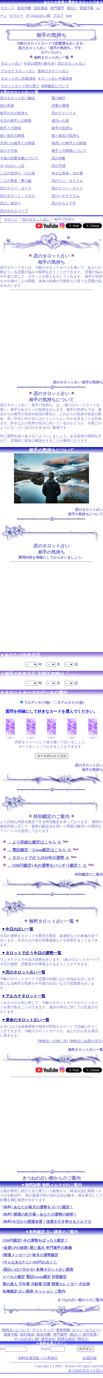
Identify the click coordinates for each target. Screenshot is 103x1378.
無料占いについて (16, 1330)
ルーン (77, 1330)
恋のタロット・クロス (17, 196)
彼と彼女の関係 (12, 136)
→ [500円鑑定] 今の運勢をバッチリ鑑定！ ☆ (47, 865)
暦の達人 (10, 1284)
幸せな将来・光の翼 (67, 173)
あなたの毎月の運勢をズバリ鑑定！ (44, 1207)
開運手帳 (87, 8)
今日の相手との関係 (16, 121)
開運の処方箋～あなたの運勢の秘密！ (45, 1214)
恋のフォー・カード (67, 188)
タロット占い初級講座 (18, 78)
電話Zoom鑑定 (38, 1277)
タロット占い (11, 63)
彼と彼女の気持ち (66, 136)
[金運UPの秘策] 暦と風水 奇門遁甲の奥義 (37, 1248)
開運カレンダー (65, 1284)
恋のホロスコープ (14, 211)
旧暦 (46, 1284)
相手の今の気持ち (14, 113)
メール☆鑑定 (13, 1277)
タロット (8, 8)
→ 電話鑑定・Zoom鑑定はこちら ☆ (39, 850)
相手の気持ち (62, 128)
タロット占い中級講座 (55, 78)
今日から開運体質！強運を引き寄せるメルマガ (51, 1222)
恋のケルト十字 (64, 203)
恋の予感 (59, 166)
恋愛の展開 (60, 106)
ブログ (58, 16)
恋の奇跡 (7, 106)
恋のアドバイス (64, 113)
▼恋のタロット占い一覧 (24, 972)
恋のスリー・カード (16, 188)
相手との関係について (69, 151)
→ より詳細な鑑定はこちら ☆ (34, 842)
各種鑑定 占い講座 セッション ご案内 (34, 1291)
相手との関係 (10, 128)
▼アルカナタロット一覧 (24, 996)
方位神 (84, 1284)
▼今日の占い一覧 (18, 929)
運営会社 (48, 1339)
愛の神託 (59, 98)
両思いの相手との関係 (69, 143)
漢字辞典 (90, 1334)
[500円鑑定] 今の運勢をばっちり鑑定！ (35, 1240)
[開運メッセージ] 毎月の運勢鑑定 (30, 1255)
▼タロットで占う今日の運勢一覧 (32, 953)
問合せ (83, 1339)
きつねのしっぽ (12, 166)
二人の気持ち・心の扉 (17, 173)
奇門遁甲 (57, 8)
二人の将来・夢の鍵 (16, 181)
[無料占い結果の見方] (86, 1041)
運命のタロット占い (53, 71)
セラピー (17, 16)
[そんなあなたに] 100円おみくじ (29, 1262)
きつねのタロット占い (85, 1370)
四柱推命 (41, 8)
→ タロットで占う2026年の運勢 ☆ (38, 858)
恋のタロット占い (72, 63)
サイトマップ (43, 1330)
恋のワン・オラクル (67, 181)
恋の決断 (59, 158)
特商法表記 (66, 1339)
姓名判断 (24, 8)
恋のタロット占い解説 (17, 98)
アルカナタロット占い (18, 71)
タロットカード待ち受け (20, 86)
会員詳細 (89, 1358)
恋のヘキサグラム (66, 196)
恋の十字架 (9, 151)
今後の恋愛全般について (19, 158)
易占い (72, 8)
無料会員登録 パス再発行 (38, 1358)
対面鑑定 (59, 1277)
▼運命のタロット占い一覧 (26, 1020)
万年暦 (24, 1284)
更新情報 (63, 1330)
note (69, 16)
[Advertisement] (51, 335)
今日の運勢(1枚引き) (40, 63)
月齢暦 (36, 1284)
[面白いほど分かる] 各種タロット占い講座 (38, 1269)
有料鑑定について (55, 86)
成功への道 (60, 121)
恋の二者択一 (10, 203)
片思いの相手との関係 (17, 143)
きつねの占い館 (38, 16)
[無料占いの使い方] (53, 1041)
